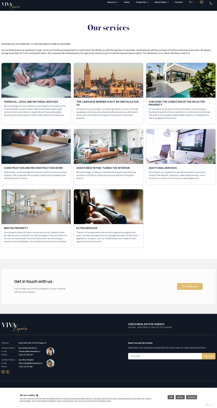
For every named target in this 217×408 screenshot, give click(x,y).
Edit (171, 397)
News (127, 2)
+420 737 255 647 (26, 354)
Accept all (191, 397)
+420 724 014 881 (26, 366)
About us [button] (111, 2)
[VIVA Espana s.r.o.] (11, 6)
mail (201, 2)
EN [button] (190, 2)
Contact (179, 2)
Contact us (192, 286)
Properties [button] (141, 2)
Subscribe (208, 356)
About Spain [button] (160, 2)
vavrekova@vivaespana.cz (29, 351)
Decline (180, 397)
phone (210, 3)
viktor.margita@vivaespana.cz (31, 363)
